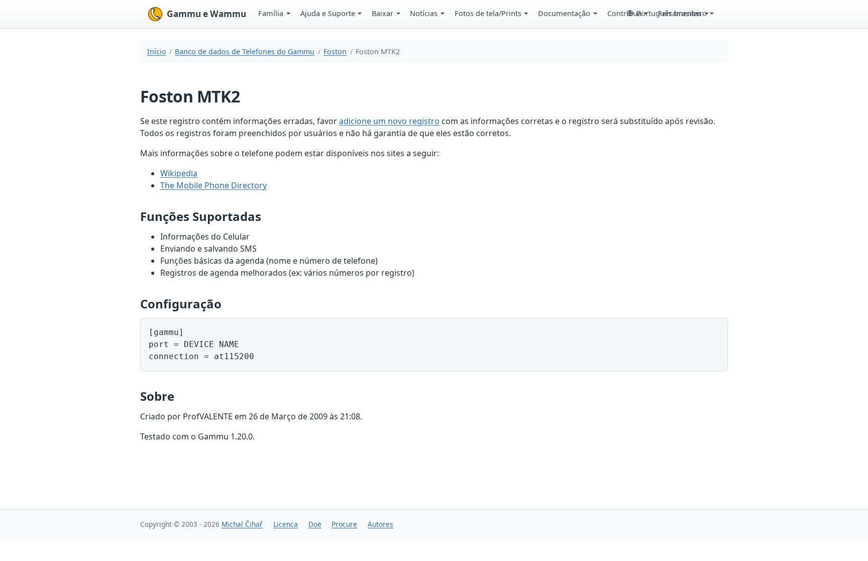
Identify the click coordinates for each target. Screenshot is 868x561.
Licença (285, 524)
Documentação (564, 13)
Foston (335, 51)
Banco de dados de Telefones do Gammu (244, 51)
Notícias (424, 13)
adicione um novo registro (389, 121)
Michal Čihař (242, 524)
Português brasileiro (671, 13)
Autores (380, 524)
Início (156, 51)
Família (270, 13)
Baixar (382, 13)
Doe (314, 524)
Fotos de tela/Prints (488, 13)
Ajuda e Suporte (327, 13)
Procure (344, 524)
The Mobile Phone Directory (213, 185)
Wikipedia (178, 173)
